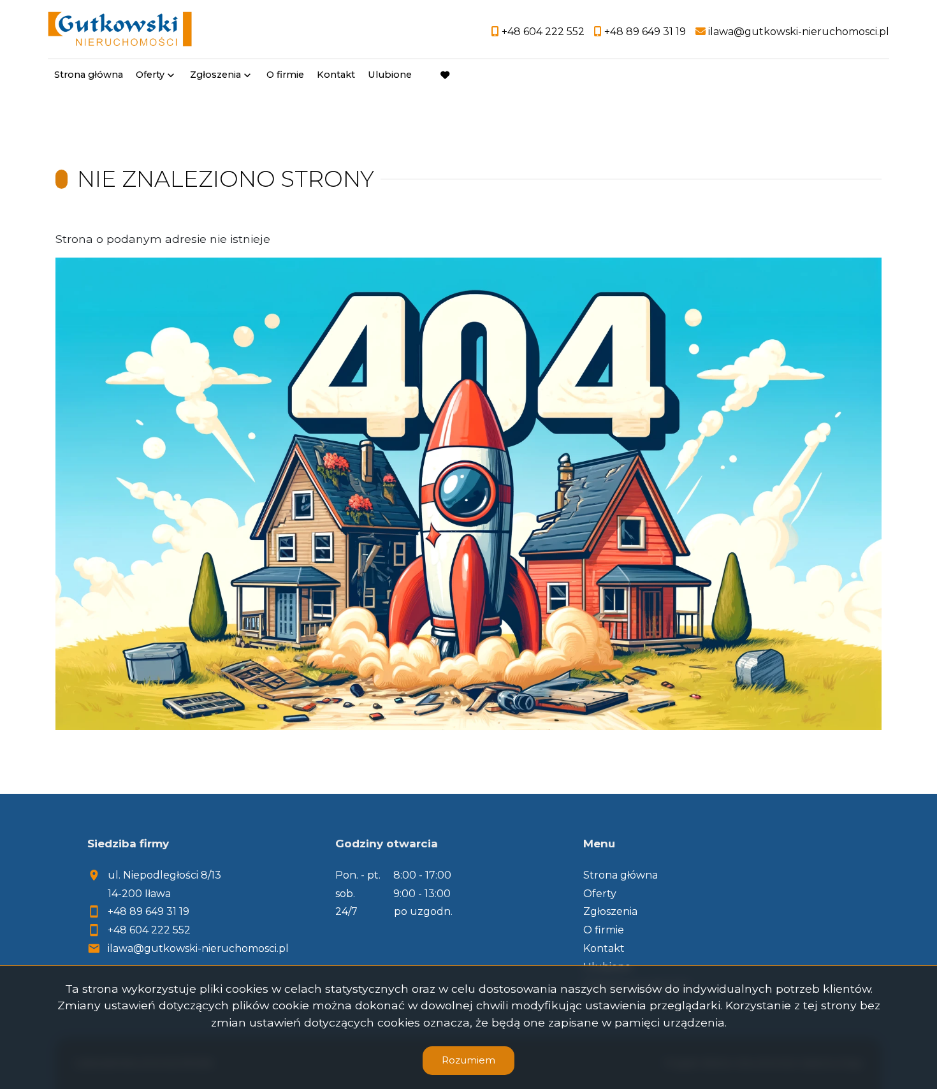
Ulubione (390, 74)
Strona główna (88, 74)
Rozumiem (468, 1060)
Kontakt (336, 74)
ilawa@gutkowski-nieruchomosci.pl (198, 948)
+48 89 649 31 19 (148, 911)
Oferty (150, 74)
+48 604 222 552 (149, 930)
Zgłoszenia (610, 911)
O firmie (285, 74)
